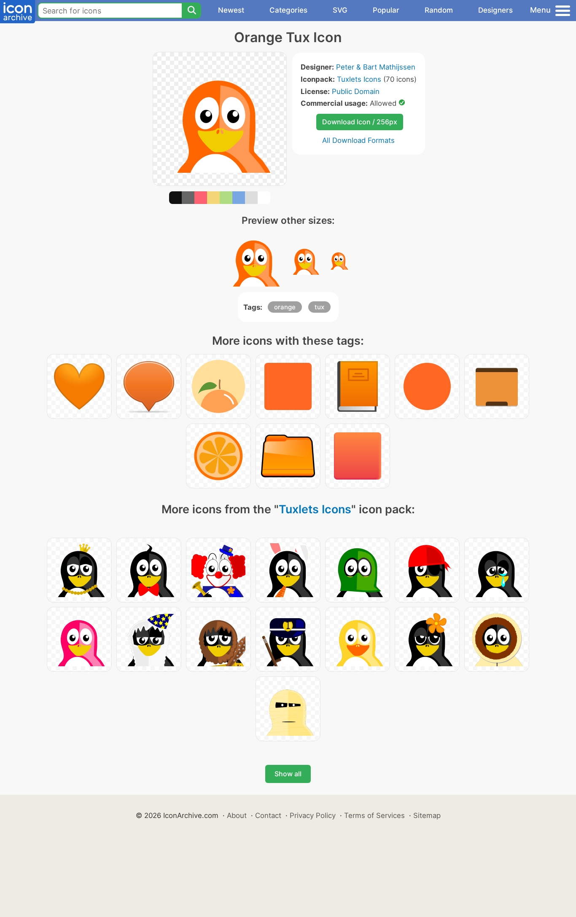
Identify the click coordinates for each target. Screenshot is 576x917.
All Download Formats (358, 140)
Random (439, 10)
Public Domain (356, 91)
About (237, 815)
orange (285, 307)
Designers (495, 10)
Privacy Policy (313, 815)
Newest (231, 10)
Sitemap (427, 815)
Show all (288, 774)
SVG (340, 10)
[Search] (191, 11)
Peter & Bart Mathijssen (375, 67)
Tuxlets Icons (359, 79)
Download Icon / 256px (359, 122)
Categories (288, 10)
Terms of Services (374, 815)
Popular (386, 10)
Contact (268, 815)
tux (319, 307)
